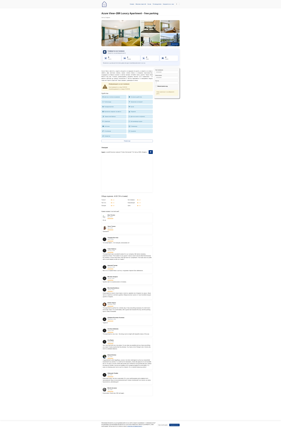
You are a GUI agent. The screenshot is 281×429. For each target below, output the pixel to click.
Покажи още (127, 141)
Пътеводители (157, 4)
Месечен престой (141, 4)
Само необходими (163, 425)
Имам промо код (162, 86)
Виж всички (175, 44)
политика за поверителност (135, 426)
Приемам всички (174, 425)
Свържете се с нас (168, 4)
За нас (149, 4)
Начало (132, 4)
